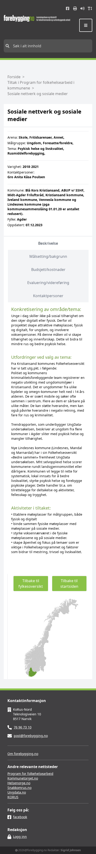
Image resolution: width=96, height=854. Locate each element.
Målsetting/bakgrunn (48, 256)
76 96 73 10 (22, 727)
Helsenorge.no (18, 783)
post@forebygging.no (31, 735)
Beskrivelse (48, 243)
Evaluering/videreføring (48, 282)
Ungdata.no (16, 792)
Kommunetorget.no (22, 778)
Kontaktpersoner (48, 295)
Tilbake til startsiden (69, 583)
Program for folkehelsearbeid (30, 773)
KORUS (12, 797)
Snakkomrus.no (19, 787)
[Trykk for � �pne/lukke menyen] (85, 25)
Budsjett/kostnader (48, 269)
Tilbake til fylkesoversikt (30, 583)
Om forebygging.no (22, 753)
